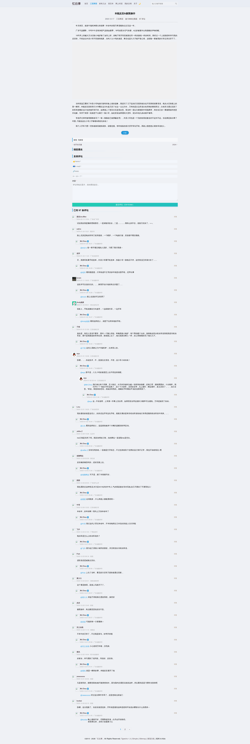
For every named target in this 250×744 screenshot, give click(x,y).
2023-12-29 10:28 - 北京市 (86, 434)
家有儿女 (102, 3)
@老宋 (83, 272)
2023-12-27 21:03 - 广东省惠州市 (91, 691)
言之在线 (80, 627)
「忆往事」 (99, 738)
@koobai (83, 719)
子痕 (78, 327)
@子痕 (83, 348)
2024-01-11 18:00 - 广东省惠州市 (88, 280)
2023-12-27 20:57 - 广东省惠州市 (91, 593)
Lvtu (78, 407)
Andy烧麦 (80, 302)
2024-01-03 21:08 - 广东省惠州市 (98, 397)
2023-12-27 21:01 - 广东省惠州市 (91, 666)
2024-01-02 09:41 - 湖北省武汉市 (88, 305)
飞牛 (78, 529)
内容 (74, 181)
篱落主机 (150, 738)
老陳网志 (80, 456)
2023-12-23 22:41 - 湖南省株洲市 (88, 581)
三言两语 (93, 3)
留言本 (110, 3)
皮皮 (78, 603)
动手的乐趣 (78, 144)
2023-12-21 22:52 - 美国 (85, 679)
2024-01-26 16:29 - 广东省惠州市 (91, 268)
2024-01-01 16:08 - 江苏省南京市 (88, 356)
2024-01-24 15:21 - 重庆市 (86, 231)
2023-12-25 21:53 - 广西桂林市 (87, 532)
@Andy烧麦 (85, 321)
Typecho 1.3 (126, 738)
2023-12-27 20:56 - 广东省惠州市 (91, 568)
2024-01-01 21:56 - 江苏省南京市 (88, 329)
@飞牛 (83, 548)
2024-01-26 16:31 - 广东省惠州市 (91, 243)
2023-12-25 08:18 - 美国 (85, 556)
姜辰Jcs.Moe (81, 216)
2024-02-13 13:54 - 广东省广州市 (88, 219)
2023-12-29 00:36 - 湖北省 (86, 458)
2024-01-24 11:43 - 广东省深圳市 (88, 256)
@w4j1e (83, 247)
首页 (86, 3)
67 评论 (142, 18)
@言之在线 (84, 646)
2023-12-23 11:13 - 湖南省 (86, 630)
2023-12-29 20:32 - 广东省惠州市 (91, 446)
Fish (78, 554)
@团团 (83, 499)
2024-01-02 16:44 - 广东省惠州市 (91, 421)
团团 (78, 480)
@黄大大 (84, 597)
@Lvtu (83, 425)
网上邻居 (119, 3)
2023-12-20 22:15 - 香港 (85, 703)
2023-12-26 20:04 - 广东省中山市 (88, 483)
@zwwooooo (85, 695)
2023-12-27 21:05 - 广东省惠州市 (91, 715)
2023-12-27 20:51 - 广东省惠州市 (91, 544)
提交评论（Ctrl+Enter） (125, 205)
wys (78, 353)
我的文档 (128, 3)
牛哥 (78, 505)
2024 (174, 144)
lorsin (79, 278)
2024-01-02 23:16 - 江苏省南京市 (94, 380)
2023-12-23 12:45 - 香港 (85, 605)
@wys (82, 372)
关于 (135, 3)
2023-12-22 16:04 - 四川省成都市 (88, 654)
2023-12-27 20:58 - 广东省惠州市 (91, 642)
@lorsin (83, 296)
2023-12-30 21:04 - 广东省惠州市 (91, 470)
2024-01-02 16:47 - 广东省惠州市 (91, 317)
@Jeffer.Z (84, 450)
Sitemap (142, 738)
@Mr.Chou (88, 384)
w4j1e (79, 229)
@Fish (83, 572)
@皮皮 (83, 621)
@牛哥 (83, 523)
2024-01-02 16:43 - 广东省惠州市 (91, 344)
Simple (135, 738)
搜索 (176, 3)
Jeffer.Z (79, 431)
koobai (79, 701)
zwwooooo (81, 676)
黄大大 (79, 578)
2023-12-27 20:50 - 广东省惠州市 (91, 519)
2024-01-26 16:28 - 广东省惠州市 (91, 292)
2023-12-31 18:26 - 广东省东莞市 (88, 409)
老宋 (78, 253)
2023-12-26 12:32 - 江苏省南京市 (88, 507)
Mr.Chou (83, 241)
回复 (175, 216)
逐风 (78, 652)
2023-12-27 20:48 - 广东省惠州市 (91, 495)
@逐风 (83, 670)
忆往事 (76, 3)
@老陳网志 (84, 474)
